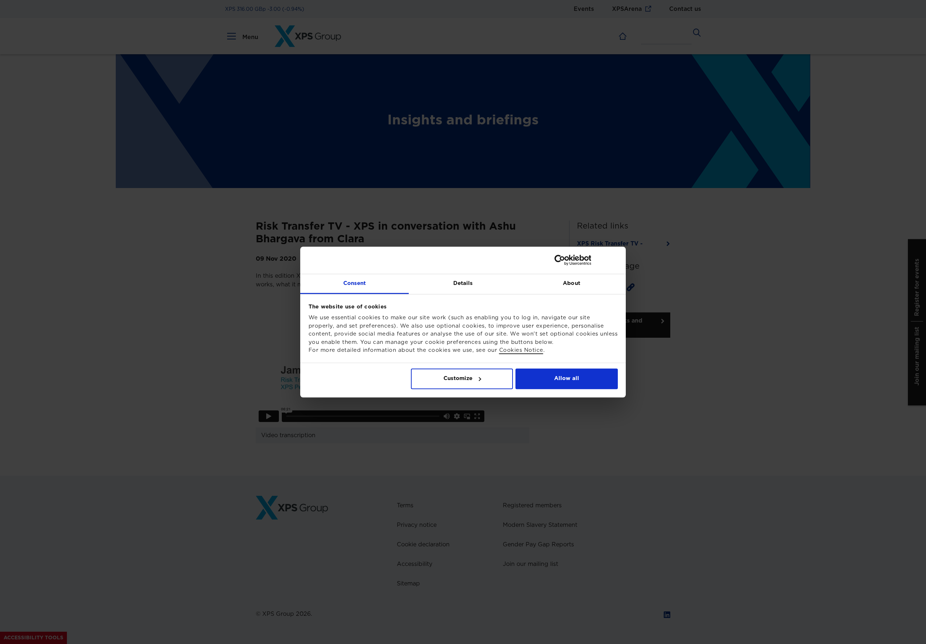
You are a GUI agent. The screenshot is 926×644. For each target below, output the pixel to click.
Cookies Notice (521, 350)
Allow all (566, 378)
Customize (457, 378)
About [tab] (571, 283)
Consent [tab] (354, 283)
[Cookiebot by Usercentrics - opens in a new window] (586, 260)
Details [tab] (463, 283)
